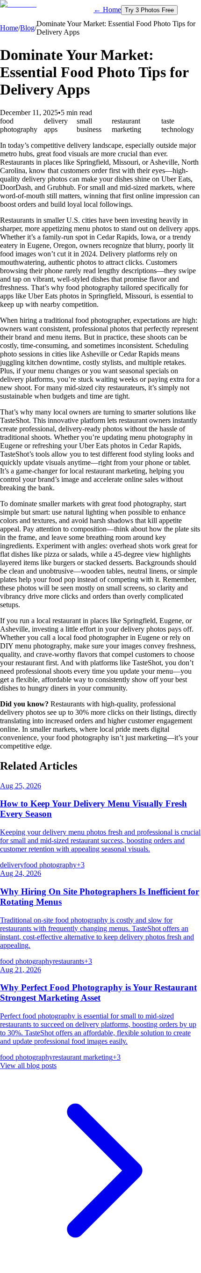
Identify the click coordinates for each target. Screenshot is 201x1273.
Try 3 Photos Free (149, 10)
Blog (27, 28)
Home (9, 28)
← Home (107, 10)
